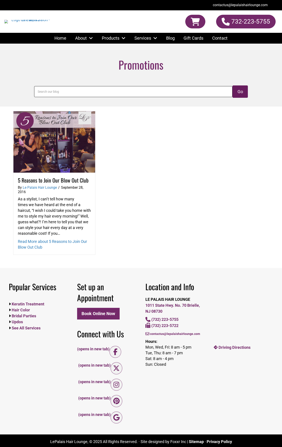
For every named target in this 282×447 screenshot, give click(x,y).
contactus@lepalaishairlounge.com (174, 334)
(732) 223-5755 (164, 319)
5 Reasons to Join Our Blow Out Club (53, 180)
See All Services (26, 328)
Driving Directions (234, 347)
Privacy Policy (219, 441)
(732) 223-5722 (164, 325)
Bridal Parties (23, 316)
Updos (17, 322)
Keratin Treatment (27, 304)
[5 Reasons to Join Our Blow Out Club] (54, 141)
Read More (52, 244)
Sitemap (196, 441)
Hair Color (20, 310)
